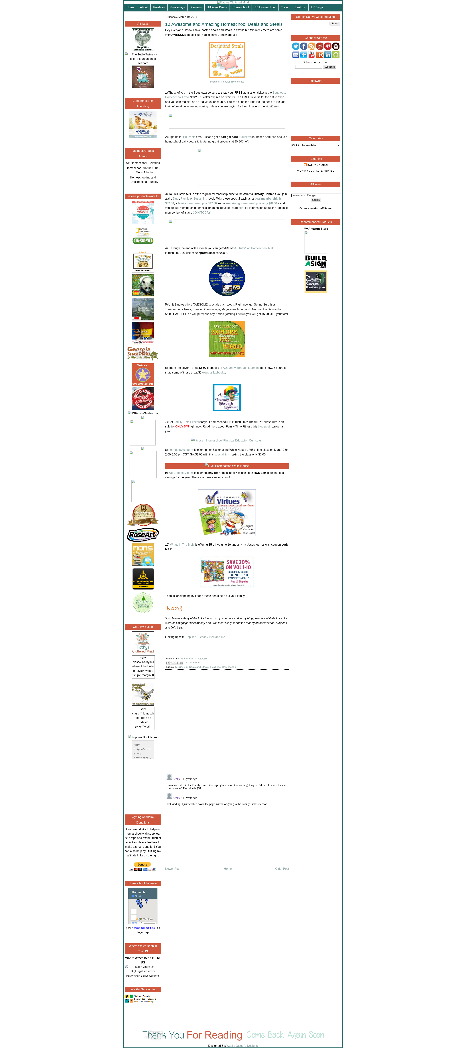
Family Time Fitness (187, 421)
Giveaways (177, 7)
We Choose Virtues (180, 472)
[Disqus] (227, 724)
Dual (176, 198)
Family (185, 198)
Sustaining (200, 198)
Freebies (159, 7)
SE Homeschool (265, 7)
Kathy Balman (317, 165)
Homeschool (240, 7)
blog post (264, 426)
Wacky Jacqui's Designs (242, 1045)
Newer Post (172, 868)
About (144, 7)
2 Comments (192, 662)
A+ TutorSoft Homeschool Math (254, 248)
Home (130, 7)
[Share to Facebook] (178, 663)
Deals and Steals (199, 666)
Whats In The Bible (182, 544)
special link (221, 454)
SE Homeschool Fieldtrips (143, 162)
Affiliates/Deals (217, 7)
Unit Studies (176, 304)
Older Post (282, 868)
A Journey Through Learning (241, 367)
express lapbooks (213, 372)
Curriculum (181, 666)
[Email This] (167, 663)
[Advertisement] (143, 786)
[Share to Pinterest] (181, 663)
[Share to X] (174, 663)
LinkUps (300, 7)
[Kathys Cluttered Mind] (233, 2)
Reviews (196, 7)
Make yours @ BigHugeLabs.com (142, 976)
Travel (285, 7)
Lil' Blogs (317, 7)
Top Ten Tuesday (197, 637)
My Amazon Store (316, 228)
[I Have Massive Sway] (142, 417)
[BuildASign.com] (316, 267)
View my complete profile (315, 171)
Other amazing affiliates (315, 208)
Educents (189, 136)
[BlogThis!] (171, 663)
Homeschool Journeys (143, 927)
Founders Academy (180, 449)
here (241, 207)
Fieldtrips (215, 666)
